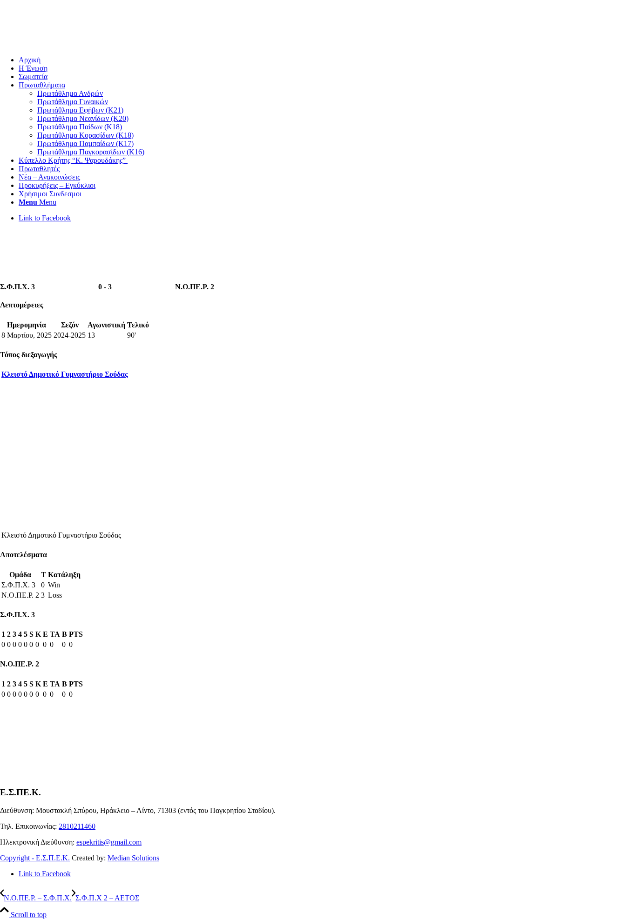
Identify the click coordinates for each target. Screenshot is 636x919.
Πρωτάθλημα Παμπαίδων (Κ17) (85, 143)
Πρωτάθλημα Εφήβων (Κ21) (80, 110)
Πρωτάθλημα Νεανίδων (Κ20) (83, 118)
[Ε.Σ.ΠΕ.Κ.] (70, 44)
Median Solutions (133, 858)
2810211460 (77, 826)
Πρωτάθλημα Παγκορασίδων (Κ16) (90, 152)
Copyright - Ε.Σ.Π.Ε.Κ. (35, 858)
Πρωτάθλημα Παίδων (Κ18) (79, 127)
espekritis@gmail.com (109, 842)
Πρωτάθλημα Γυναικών (72, 102)
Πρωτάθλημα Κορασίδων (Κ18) (85, 135)
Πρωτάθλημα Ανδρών (70, 93)
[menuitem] (327, 60)
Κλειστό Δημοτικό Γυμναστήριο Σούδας (64, 374)
